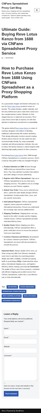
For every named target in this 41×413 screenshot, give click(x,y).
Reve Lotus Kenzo (14, 106)
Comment (8, 355)
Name (6, 328)
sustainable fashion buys (11, 300)
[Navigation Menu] (36, 10)
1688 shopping (12, 287)
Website (7, 346)
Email (6, 337)
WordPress (20, 411)
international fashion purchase (14, 291)
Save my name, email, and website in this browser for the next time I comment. (18, 387)
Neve (3, 411)
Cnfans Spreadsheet (27, 287)
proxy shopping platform (12, 296)
